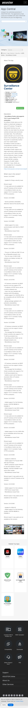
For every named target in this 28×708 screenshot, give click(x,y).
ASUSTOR (14, 93)
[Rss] (17, 695)
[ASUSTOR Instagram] (12, 695)
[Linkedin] (6, 695)
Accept (10, 704)
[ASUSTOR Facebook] (9, 695)
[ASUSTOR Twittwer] (14, 695)
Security (17, 53)
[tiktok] (4, 695)
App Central (10, 53)
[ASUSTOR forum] (22, 695)
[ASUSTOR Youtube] (20, 695)
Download (20, 108)
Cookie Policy (20, 701)
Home (4, 53)
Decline (4, 704)
